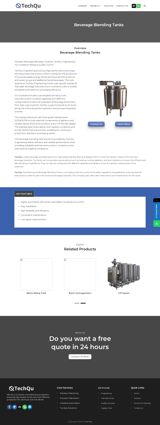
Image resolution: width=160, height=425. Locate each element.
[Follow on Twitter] (14, 407)
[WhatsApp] (156, 223)
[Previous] (20, 280)
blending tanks (58, 95)
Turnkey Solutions (68, 408)
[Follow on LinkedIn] (30, 407)
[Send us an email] (134, 6)
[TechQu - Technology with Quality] (28, 5)
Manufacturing (107, 398)
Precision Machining (69, 393)
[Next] (140, 280)
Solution (108, 6)
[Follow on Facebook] (9, 407)
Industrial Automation (70, 403)
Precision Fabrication (69, 398)
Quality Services (108, 403)
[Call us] (138, 6)
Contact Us (122, 6)
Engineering (106, 393)
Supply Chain (106, 408)
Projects (95, 6)
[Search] (145, 5)
